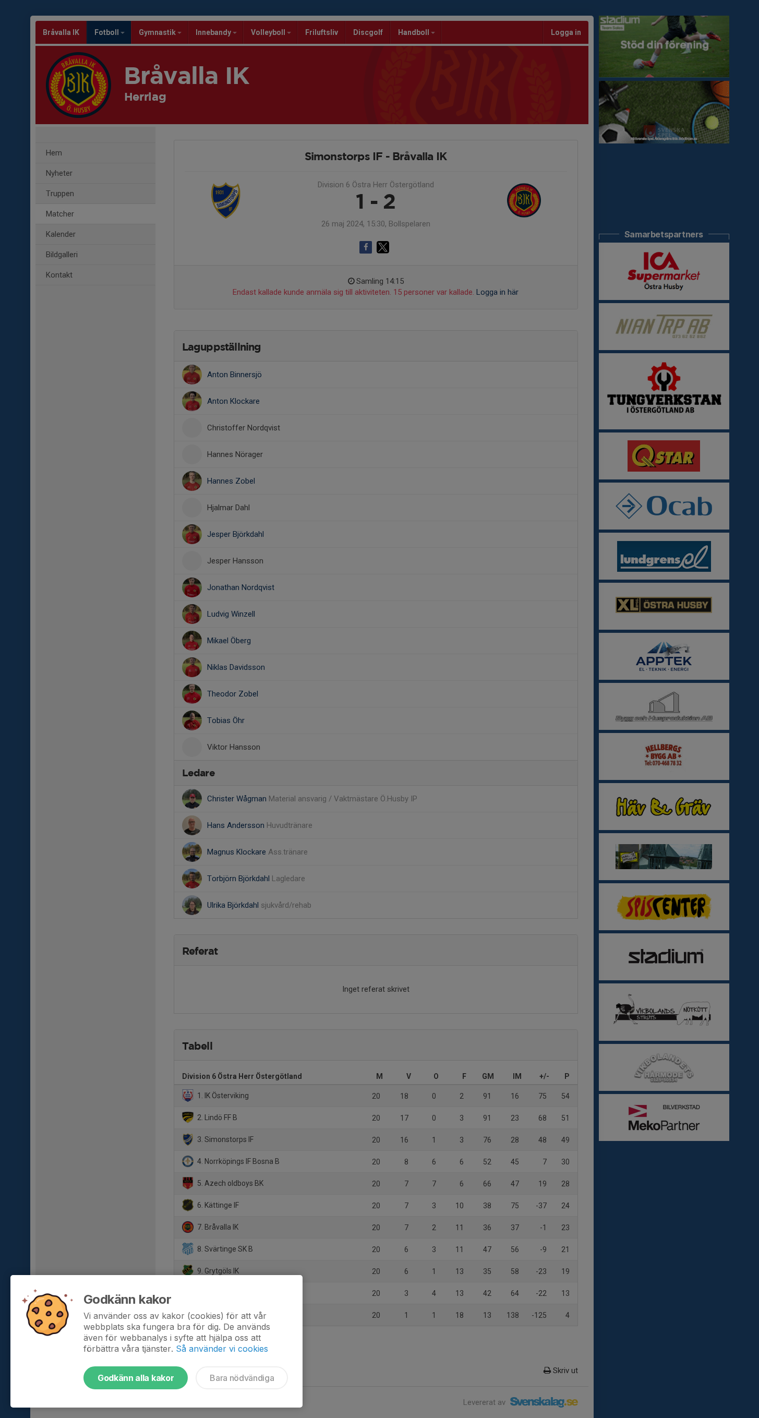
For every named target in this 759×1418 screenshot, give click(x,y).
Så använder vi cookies (222, 1348)
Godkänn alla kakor (136, 1378)
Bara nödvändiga (242, 1378)
